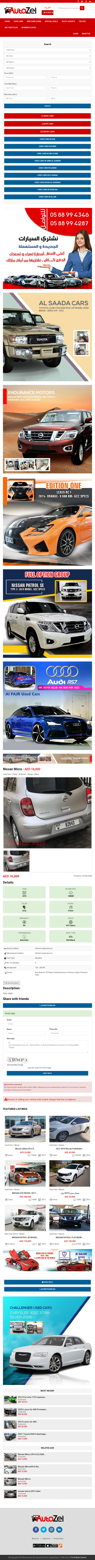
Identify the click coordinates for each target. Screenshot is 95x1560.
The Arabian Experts (78, 1557)
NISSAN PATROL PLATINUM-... (70, 1237)
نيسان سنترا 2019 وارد (69, 1193)
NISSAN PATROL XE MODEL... (25, 1237)
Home (7, 21)
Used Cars (18, 21)
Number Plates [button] (29, 28)
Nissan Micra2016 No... (29, 1466)
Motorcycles (11, 28)
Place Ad (49, 13)
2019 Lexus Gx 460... (28, 1421)
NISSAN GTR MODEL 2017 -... (25, 1193)
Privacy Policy (58, 1538)
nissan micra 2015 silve (29, 1491)
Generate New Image (15, 1065)
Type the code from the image (39, 1068)
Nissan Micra (24, 1479)
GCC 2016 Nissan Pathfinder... (70, 1149)
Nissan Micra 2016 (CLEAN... (32, 1454)
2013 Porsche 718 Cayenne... (32, 1397)
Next (88, 812)
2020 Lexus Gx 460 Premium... (33, 1409)
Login (75, 34)
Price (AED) (8, 73)
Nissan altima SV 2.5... (25, 1149)
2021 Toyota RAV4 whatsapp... (33, 1434)
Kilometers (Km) (10, 94)
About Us (35, 1538)
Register (86, 34)
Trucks (82, 21)
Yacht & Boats (68, 21)
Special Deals (51, 21)
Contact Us (46, 1538)
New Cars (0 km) (34, 21)
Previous (6, 812)
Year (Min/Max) (10, 84)
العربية (48, 7)
